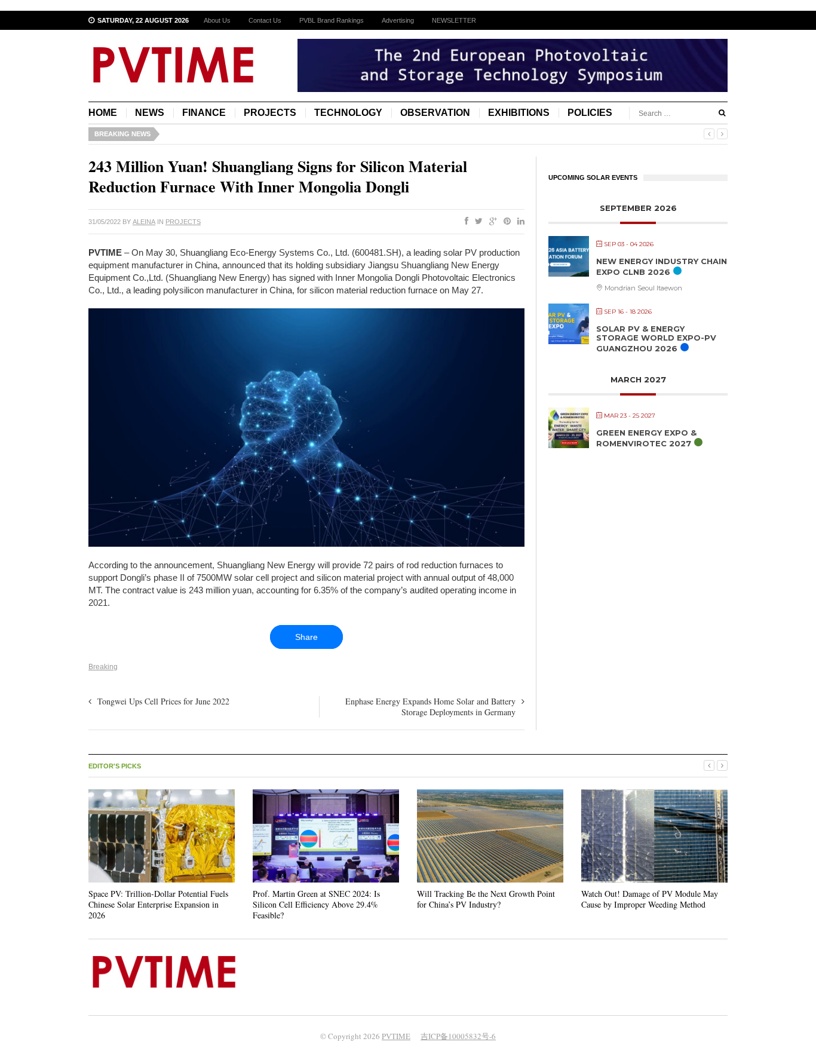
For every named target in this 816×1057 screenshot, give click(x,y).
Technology (348, 113)
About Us (217, 20)
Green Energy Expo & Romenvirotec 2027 (646, 438)
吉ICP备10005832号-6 (458, 1036)
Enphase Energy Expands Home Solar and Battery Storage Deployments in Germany (430, 707)
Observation (435, 113)
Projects (270, 113)
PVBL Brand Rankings (331, 20)
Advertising (398, 20)
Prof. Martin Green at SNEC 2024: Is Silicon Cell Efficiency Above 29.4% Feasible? (316, 904)
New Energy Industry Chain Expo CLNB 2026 (661, 266)
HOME (102, 113)
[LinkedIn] (518, 221)
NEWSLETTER (454, 20)
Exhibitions (519, 113)
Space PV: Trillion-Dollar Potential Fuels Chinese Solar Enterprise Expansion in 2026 (158, 904)
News (149, 113)
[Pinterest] (505, 221)
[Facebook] (464, 221)
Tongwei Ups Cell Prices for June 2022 (163, 701)
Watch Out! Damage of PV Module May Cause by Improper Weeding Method (649, 899)
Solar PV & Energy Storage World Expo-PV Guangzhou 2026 (656, 338)
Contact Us (265, 20)
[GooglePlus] (490, 221)
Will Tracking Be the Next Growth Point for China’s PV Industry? (486, 899)
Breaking (103, 667)
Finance (204, 113)
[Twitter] (476, 221)
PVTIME (396, 1036)
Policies (589, 113)
